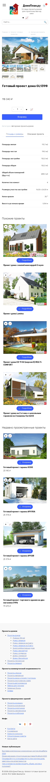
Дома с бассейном (20, 658)
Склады (10, 691)
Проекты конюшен (15, 703)
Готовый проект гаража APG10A (19, 512)
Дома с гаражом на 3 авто (23, 646)
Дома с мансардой (20, 651)
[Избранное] (23, 17)
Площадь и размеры (14, 134)
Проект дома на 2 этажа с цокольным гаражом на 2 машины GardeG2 (22, 414)
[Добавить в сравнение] (31, 109)
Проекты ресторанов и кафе (19, 681)
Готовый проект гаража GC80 (18, 467)
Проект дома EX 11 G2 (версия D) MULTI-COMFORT (22, 363)
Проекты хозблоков (15, 713)
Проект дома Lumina (13, 314)
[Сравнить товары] (26, 17)
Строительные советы (16, 736)
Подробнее (27, 260)
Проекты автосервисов (17, 683)
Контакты (11, 729)
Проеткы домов (13, 635)
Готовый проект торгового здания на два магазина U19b (23, 601)
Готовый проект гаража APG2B (18, 556)
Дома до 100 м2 (19, 638)
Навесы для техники (15, 686)
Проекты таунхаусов (15, 661)
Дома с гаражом (19, 640)
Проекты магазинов (15, 676)
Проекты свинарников (16, 711)
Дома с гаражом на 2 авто (23, 643)
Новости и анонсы (15, 734)
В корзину (22, 117)
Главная (5, 32)
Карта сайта (12, 739)
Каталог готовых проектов (17, 33)
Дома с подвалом (19, 653)
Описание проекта (35, 134)
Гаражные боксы (14, 688)
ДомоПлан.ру (32, 5)
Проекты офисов (14, 673)
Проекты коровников (16, 706)
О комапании (12, 731)
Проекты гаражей (14, 663)
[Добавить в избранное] (26, 109)
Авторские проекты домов (38, 33)
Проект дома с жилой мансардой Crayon (23, 265)
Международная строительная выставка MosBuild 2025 (24, 756)
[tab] (15, 134)
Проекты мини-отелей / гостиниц (21, 678)
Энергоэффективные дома (24, 648)
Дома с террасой (20, 656)
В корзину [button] (27, 462)
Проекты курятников (16, 708)
